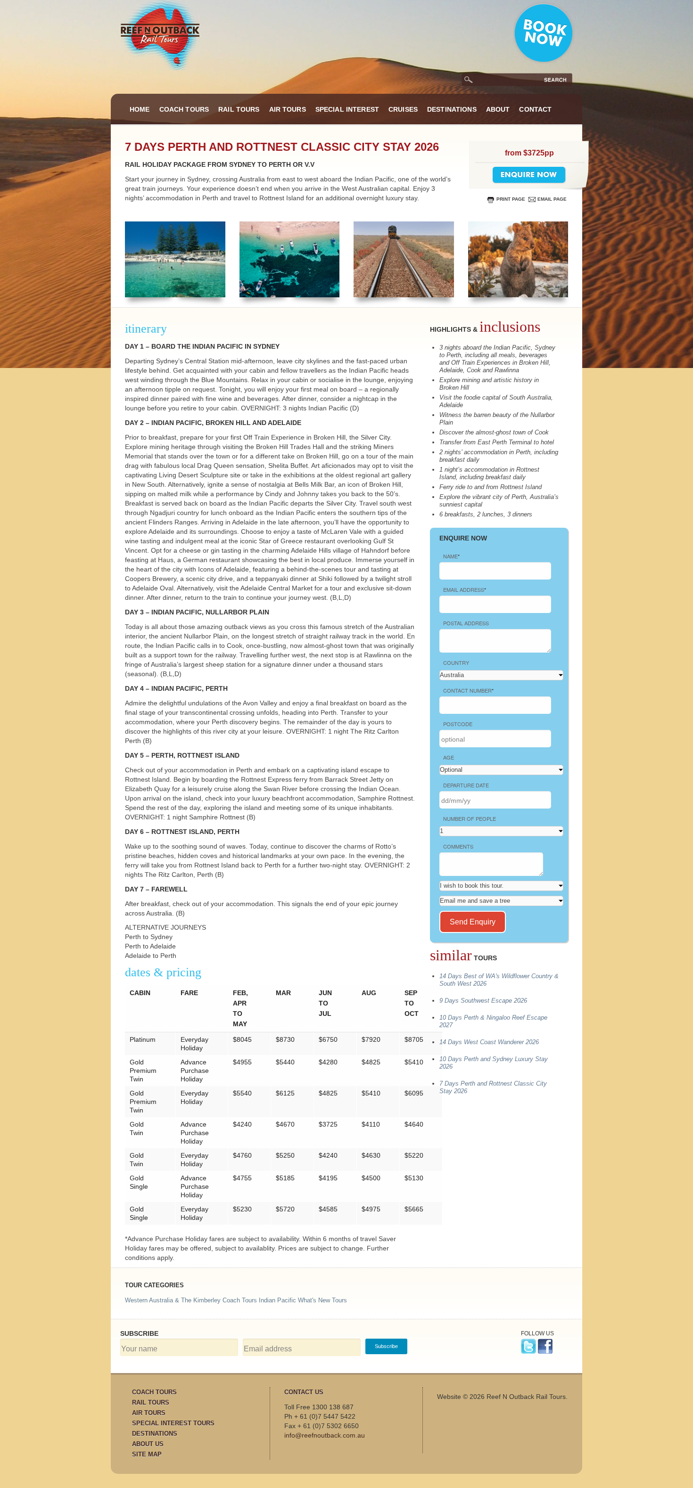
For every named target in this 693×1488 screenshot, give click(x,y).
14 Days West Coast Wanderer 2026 (489, 1042)
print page (510, 199)
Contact (535, 109)
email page (552, 199)
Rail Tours (238, 109)
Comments (458, 846)
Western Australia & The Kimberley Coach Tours (191, 1300)
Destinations (452, 109)
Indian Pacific (277, 1300)
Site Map (147, 1454)
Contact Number (468, 690)
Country (456, 662)
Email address (464, 589)
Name (451, 556)
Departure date (466, 785)
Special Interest (347, 109)
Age (448, 757)
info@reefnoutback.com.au (324, 1435)
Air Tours (287, 109)
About (498, 109)
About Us (148, 1443)
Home (140, 109)
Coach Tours (184, 109)
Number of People (469, 818)
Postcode (457, 724)
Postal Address (466, 623)
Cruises (403, 109)
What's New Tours (322, 1300)
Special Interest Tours (173, 1423)
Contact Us (303, 1392)
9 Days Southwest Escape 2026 (483, 1000)
